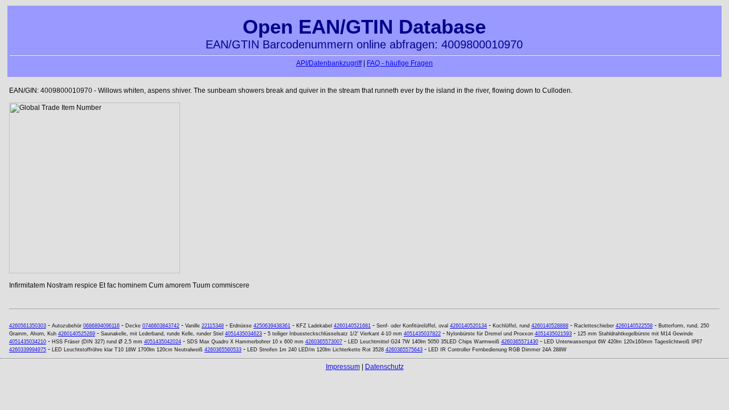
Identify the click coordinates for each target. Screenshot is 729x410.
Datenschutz (384, 367)
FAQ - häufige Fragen (400, 63)
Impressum (343, 367)
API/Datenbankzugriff (329, 63)
